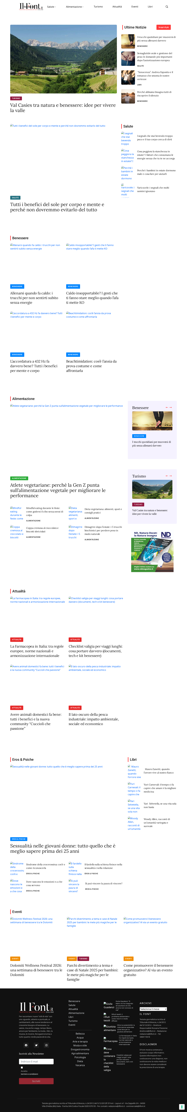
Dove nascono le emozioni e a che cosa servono (44, 883)
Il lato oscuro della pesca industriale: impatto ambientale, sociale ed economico (94, 719)
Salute (50, 6)
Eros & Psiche (19, 839)
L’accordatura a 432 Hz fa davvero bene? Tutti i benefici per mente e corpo (33, 366)
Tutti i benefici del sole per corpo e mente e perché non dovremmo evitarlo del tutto (57, 207)
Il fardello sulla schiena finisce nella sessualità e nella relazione (103, 866)
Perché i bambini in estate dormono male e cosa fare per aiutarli (156, 172)
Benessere (29, 6)
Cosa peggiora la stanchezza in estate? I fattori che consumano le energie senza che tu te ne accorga (156, 155)
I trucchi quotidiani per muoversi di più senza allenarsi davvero (156, 39)
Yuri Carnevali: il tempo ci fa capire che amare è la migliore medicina (160, 788)
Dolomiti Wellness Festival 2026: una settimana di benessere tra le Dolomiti (36, 970)
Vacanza (80, 1065)
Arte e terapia (80, 1041)
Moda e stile (80, 1045)
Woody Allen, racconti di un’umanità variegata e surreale (157, 823)
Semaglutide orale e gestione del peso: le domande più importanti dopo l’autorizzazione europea (154, 57)
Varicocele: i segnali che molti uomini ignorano (153, 189)
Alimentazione (74, 6)
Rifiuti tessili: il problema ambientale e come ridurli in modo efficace (120, 1017)
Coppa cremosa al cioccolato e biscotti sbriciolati (42, 529)
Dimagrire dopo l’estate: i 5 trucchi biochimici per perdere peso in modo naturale (103, 530)
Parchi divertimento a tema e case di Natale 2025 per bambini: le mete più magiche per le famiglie (92, 972)
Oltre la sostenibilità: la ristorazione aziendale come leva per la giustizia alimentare (126, 1028)
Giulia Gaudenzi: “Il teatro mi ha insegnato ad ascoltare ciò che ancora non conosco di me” (124, 1005)
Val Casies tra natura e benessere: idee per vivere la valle (63, 108)
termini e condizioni (29, 1074)
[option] (152, 431)
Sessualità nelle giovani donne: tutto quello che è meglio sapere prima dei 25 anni (62, 848)
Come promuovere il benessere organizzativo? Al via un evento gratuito (148, 970)
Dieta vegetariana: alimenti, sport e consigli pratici (103, 511)
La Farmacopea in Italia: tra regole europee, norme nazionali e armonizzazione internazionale (37, 651)
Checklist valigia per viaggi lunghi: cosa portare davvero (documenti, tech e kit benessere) (96, 651)
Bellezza (80, 1034)
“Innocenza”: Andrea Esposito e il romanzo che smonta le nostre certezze (155, 76)
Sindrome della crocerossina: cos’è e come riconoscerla (45, 866)
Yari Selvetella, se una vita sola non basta (160, 805)
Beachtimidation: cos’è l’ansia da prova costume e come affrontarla (91, 366)
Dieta (80, 1061)
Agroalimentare (80, 1053)
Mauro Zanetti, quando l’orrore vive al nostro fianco (159, 771)
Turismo (98, 6)
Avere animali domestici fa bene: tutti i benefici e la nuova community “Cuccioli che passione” (35, 721)
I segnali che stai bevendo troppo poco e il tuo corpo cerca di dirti (155, 137)
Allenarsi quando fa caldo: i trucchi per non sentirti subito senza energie (34, 298)
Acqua (80, 1038)
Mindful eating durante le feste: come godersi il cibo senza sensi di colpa (44, 512)
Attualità (117, 6)
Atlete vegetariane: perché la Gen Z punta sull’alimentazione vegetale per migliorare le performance (58, 490)
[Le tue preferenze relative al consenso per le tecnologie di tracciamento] (182, 1107)
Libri (150, 6)
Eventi (134, 6)
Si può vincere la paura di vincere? (104, 883)
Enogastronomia (80, 1049)
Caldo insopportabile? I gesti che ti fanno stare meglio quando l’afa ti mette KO (92, 298)
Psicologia (80, 1057)
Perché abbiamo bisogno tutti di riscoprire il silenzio (154, 94)
